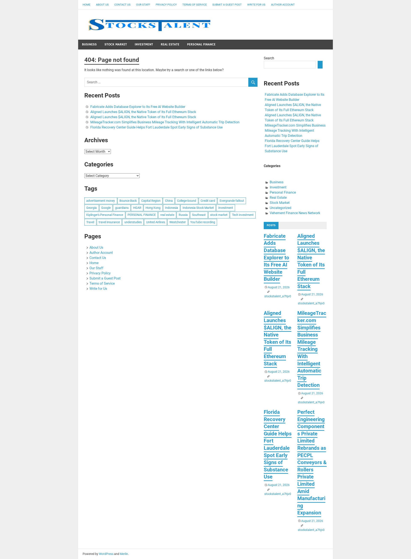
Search (269, 58)
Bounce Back (128, 200)
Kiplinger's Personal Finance (104, 215)
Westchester (177, 222)
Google (106, 207)
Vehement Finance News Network (295, 213)
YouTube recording (202, 222)
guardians (122, 207)
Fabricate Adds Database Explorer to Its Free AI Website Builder (137, 107)
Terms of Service (194, 4)
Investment (144, 44)
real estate (167, 215)
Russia (183, 215)
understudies (133, 222)
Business (89, 44)
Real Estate (170, 44)
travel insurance (109, 222)
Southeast (199, 215)
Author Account (283, 4)
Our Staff (143, 4)
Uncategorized (280, 208)
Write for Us (256, 4)
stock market (219, 215)
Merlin (124, 554)
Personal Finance (201, 44)
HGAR (137, 207)
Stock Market (115, 44)
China (169, 200)
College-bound (186, 200)
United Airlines (155, 222)
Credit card (208, 200)
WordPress (106, 554)
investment (225, 207)
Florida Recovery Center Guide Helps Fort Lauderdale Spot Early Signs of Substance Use (156, 127)
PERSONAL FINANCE (142, 215)
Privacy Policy (166, 4)
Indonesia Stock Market (198, 207)
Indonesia (171, 207)
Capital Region (151, 200)
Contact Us (122, 4)
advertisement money (100, 200)
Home (86, 4)
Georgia (91, 207)
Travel (90, 222)
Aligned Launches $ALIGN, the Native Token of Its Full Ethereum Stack (143, 112)
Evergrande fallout (232, 200)
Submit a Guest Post (227, 4)
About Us (102, 4)
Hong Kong (153, 207)
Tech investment (243, 215)
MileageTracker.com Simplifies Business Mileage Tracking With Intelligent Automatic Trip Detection (165, 122)
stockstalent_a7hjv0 (277, 296)
